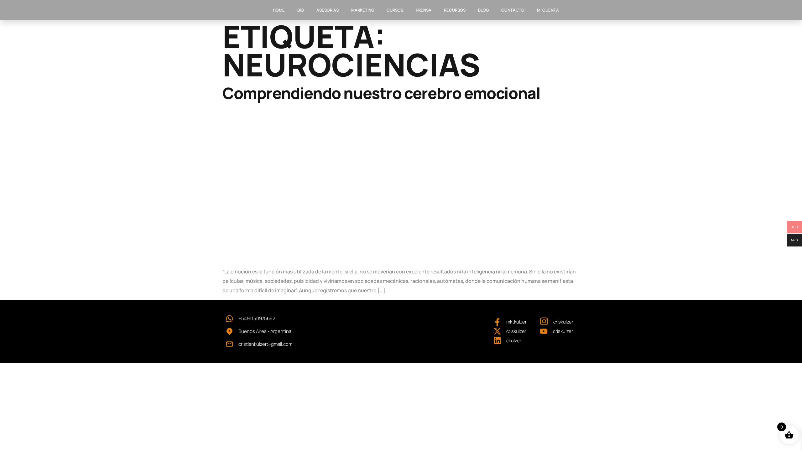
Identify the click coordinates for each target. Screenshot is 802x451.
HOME (279, 10)
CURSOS (395, 10)
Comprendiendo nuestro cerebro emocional (381, 93)
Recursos (455, 10)
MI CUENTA (548, 10)
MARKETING (362, 10)
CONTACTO (512, 10)
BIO (300, 10)
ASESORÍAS (327, 10)
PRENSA (423, 10)
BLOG (483, 10)
